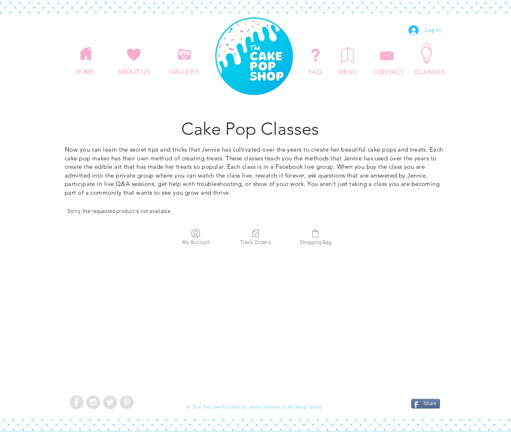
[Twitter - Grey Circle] (110, 402)
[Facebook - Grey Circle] (76, 402)
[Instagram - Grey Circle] (93, 402)
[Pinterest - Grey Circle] (127, 402)
